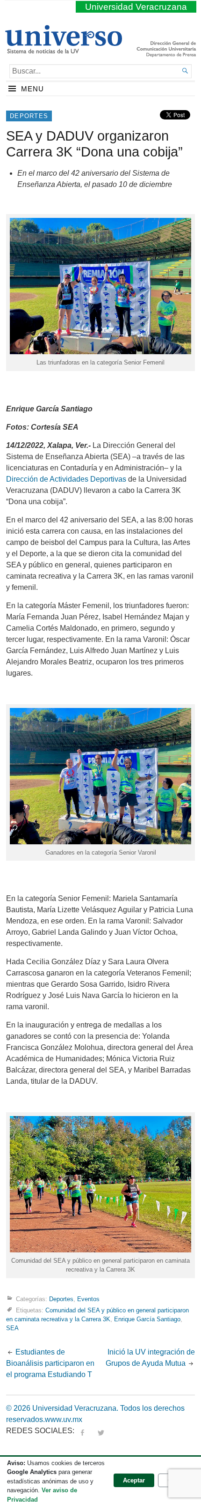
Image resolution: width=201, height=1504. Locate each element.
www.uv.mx (63, 1419)
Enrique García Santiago (147, 1319)
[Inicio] (63, 50)
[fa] (82, 1431)
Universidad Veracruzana (136, 7)
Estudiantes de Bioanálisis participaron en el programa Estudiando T (50, 1363)
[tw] (101, 1431)
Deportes (29, 115)
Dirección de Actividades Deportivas (66, 479)
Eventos (88, 1298)
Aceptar (134, 1480)
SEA (12, 1328)
